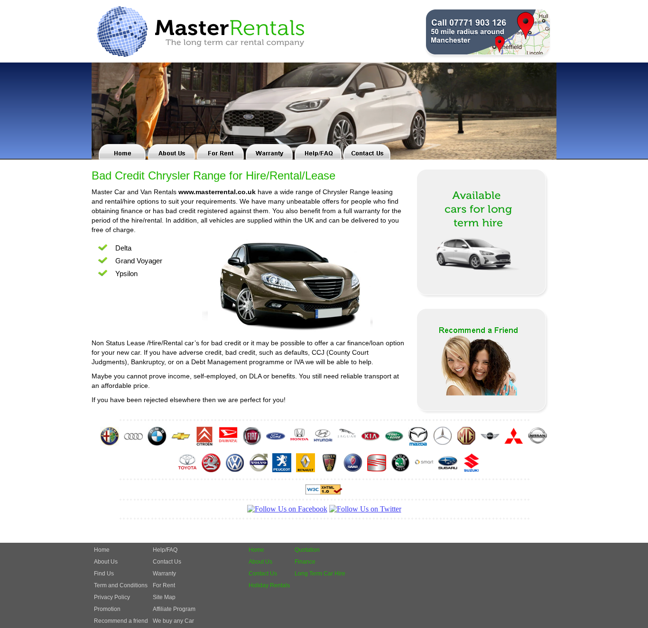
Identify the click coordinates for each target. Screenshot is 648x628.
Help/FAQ (165, 550)
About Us (106, 561)
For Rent (164, 585)
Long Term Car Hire (320, 573)
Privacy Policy (112, 597)
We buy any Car (173, 621)
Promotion (107, 609)
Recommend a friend (121, 621)
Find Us (104, 573)
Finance (305, 561)
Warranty (164, 573)
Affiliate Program (174, 609)
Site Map (164, 597)
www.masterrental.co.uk (217, 192)
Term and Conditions (121, 585)
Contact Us (167, 561)
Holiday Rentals (269, 585)
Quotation (307, 550)
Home (102, 550)
